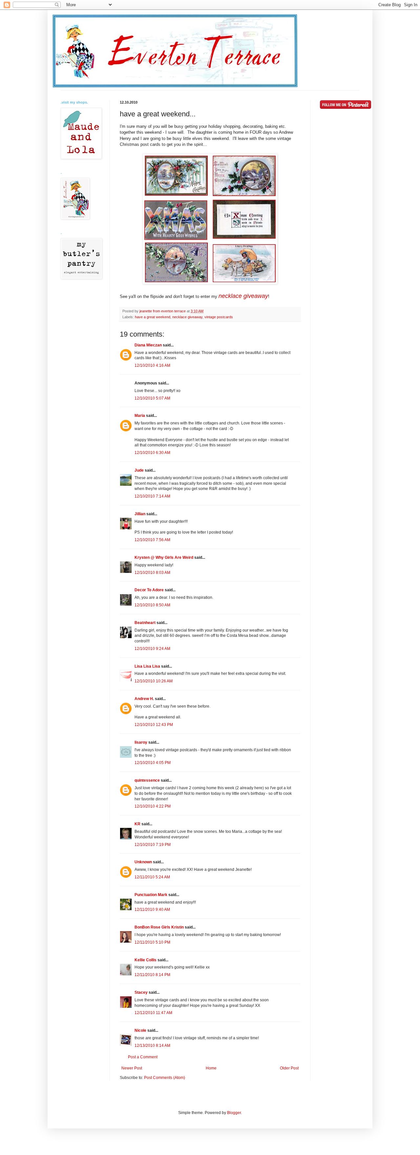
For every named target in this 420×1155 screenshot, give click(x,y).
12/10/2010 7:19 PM (153, 844)
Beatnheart (145, 622)
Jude (139, 470)
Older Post (289, 1068)
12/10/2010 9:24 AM (152, 648)
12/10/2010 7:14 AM (152, 496)
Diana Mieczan (148, 345)
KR (137, 824)
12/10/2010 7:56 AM (152, 540)
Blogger (234, 1112)
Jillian (140, 514)
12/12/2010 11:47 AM (153, 1012)
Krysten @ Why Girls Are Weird (164, 557)
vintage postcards (218, 317)
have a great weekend (152, 317)
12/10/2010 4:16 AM (152, 365)
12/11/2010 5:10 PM (152, 942)
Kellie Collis (146, 960)
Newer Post (131, 1068)
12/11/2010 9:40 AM (152, 909)
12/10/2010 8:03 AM (152, 572)
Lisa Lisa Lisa (147, 666)
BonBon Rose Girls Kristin (159, 927)
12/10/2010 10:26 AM (154, 681)
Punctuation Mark (151, 894)
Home (211, 1068)
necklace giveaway (243, 296)
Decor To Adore (149, 590)
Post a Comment (143, 1057)
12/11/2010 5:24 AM (152, 877)
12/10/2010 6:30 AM (152, 452)
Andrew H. (144, 698)
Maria (140, 415)
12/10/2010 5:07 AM (152, 398)
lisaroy (141, 742)
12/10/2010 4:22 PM (153, 806)
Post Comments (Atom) (164, 1077)
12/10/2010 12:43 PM (154, 724)
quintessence (147, 780)
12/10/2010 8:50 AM (152, 605)
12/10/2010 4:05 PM (153, 762)
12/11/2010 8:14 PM (152, 974)
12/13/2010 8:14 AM (152, 1045)
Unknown (143, 862)
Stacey (141, 992)
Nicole (140, 1030)
